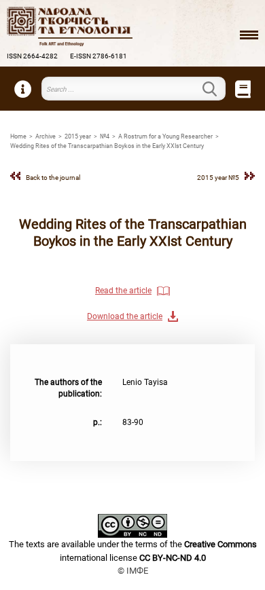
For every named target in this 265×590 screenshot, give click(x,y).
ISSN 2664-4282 (32, 56)
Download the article (124, 316)
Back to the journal (53, 177)
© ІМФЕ (133, 571)
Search (217, 89)
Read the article (123, 290)
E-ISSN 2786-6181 (98, 56)
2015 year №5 (218, 177)
